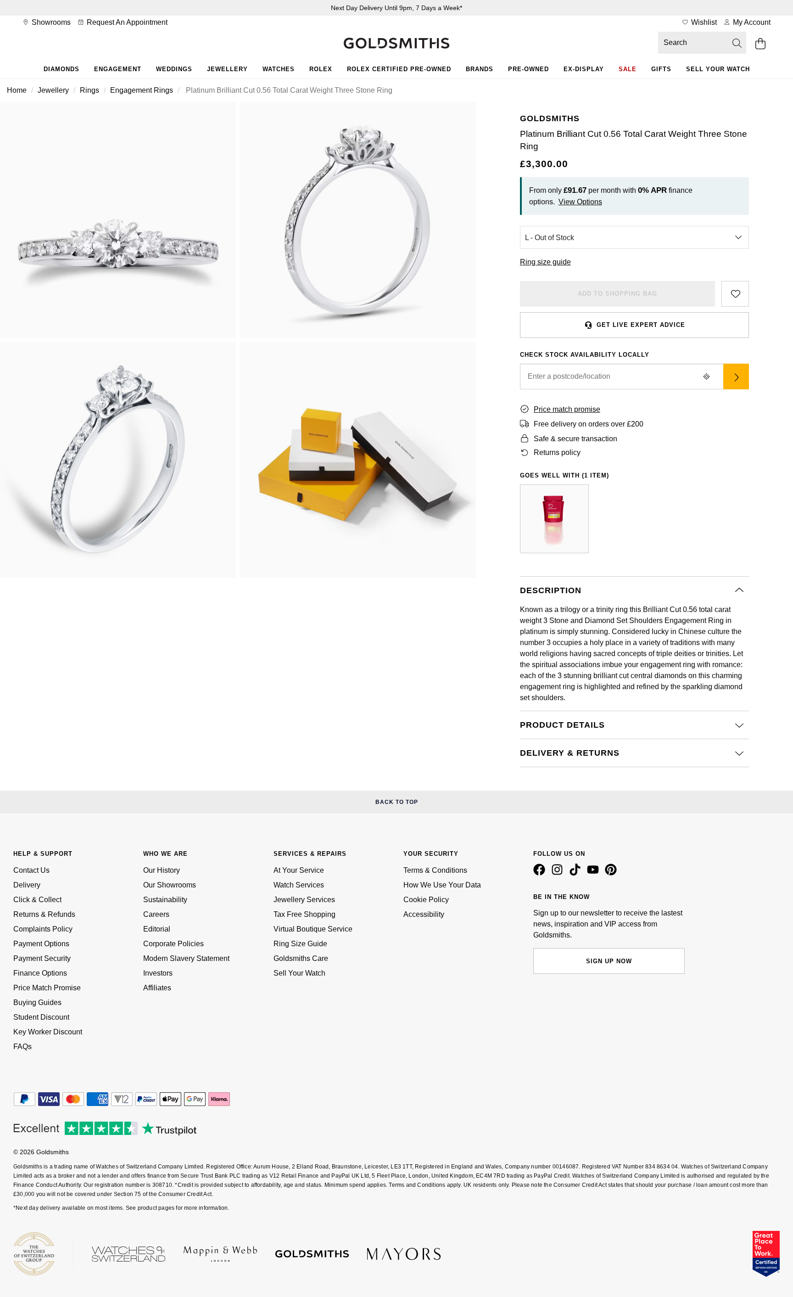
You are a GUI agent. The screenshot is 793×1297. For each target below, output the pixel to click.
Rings (89, 90)
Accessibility (423, 914)
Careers (156, 914)
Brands (479, 69)
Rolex (320, 69)
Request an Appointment (126, 22)
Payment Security (42, 958)
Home (17, 90)
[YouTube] (595, 873)
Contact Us (31, 870)
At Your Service (299, 870)
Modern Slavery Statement (186, 958)
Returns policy (557, 452)
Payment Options (41, 944)
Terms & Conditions (435, 870)
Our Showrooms (169, 885)
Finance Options (40, 973)
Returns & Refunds (44, 914)
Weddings (174, 69)
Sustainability (165, 900)
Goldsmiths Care (301, 958)
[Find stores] (736, 376)
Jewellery (227, 69)
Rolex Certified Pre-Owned (399, 69)
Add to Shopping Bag (617, 293)
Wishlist (703, 22)
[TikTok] (577, 873)
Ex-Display (584, 69)
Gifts (661, 69)
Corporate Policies (173, 944)
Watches (278, 69)
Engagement (117, 69)
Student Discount (41, 1017)
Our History (161, 870)
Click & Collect (37, 900)
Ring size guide (545, 262)
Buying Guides (37, 1002)
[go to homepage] (396, 44)
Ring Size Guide (300, 944)
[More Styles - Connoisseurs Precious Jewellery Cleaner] (554, 518)
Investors (158, 973)
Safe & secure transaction (575, 439)
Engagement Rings (141, 90)
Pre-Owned (528, 69)
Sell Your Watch (718, 69)
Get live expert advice (641, 324)
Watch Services (299, 885)
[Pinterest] (612, 873)
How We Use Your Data (442, 885)
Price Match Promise (47, 988)
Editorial (156, 929)
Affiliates (157, 988)
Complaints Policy (43, 929)
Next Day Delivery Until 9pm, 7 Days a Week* (396, 7)
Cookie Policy (426, 900)
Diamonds (61, 69)
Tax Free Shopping (304, 914)
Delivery (26, 885)
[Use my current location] (707, 376)
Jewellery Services (304, 900)
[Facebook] (541, 873)
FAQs (22, 1046)
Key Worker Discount (47, 1032)
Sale (628, 69)
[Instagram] (559, 873)
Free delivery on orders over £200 (588, 424)
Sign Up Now (609, 961)
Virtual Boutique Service (313, 929)
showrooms (50, 22)
